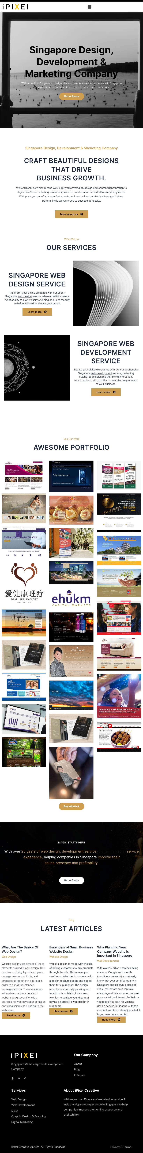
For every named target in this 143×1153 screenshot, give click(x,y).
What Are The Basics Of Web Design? (20, 949)
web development (101, 373)
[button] (89, 7)
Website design (10, 963)
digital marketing (112, 851)
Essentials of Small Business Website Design (71, 949)
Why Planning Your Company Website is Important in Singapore (114, 951)
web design (25, 296)
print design (32, 968)
